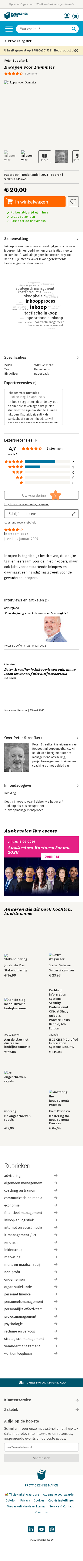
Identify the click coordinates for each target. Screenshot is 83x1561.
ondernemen (14, 1279)
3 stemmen (31, 73)
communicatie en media (23, 1198)
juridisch (11, 1242)
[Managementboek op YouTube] (41, 1529)
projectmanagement (20, 1316)
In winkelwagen (31, 202)
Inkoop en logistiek (19, 41)
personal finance (17, 1294)
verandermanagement (22, 1346)
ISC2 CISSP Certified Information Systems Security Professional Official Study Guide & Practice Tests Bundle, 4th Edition (63, 1043)
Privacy (25, 1500)
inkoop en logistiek (19, 1220)
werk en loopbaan (18, 1354)
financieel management (23, 1213)
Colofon (11, 1500)
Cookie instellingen (61, 1500)
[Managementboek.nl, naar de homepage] (17, 18)
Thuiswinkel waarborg (24, 1494)
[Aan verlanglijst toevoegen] (73, 201)
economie (12, 1205)
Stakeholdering (15, 970)
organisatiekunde (18, 1287)
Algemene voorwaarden (59, 1494)
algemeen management (23, 1183)
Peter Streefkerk (16, 60)
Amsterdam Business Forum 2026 (39, 850)
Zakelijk (11, 1409)
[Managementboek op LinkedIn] (31, 1529)
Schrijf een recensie (24, 513)
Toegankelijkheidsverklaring (26, 1506)
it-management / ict (20, 1235)
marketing (12, 1257)
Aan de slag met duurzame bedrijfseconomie (17, 1043)
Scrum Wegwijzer (61, 970)
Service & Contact (61, 1506)
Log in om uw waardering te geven (26, 504)
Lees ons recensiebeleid (20, 522)
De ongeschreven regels (17, 1118)
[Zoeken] (74, 29)
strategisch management (24, 1339)
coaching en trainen (19, 1190)
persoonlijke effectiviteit (23, 1309)
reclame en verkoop (19, 1331)
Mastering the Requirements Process (59, 1119)
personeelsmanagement (23, 1302)
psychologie (13, 1324)
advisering (12, 1176)
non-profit (12, 1272)
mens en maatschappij (22, 1265)
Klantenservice (17, 1400)
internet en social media (23, 1228)
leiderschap (13, 1250)
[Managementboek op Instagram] (52, 1529)
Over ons (41, 1512)
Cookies (39, 1500)
